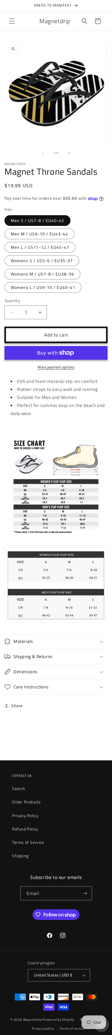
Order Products (26, 802)
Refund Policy (25, 829)
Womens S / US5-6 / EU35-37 (42, 260)
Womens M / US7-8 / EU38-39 (42, 274)
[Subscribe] (85, 893)
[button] (12, 21)
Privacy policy (43, 1028)
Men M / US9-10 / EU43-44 (39, 234)
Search (18, 788)
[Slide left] (43, 152)
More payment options (56, 367)
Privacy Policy (25, 815)
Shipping (20, 855)
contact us (22, 775)
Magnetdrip (32, 1019)
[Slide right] (69, 152)
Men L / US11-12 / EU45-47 (40, 247)
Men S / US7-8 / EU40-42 (37, 220)
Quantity (12, 300)
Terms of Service (28, 842)
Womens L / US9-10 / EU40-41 (43, 287)
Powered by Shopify (58, 1019)
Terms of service (72, 1028)
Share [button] (17, 705)
